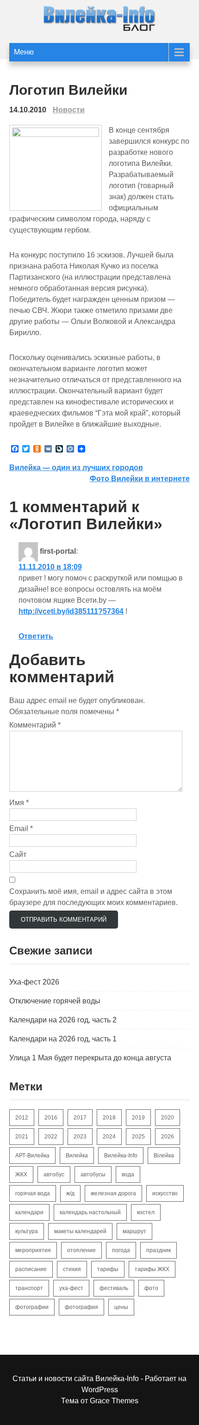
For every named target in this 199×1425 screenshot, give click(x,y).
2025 (138, 1136)
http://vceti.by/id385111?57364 (71, 611)
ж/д (70, 1193)
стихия (72, 1269)
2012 (21, 1117)
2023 (80, 1136)
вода (128, 1174)
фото (151, 1288)
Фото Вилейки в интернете (140, 479)
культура (26, 1231)
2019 (138, 1117)
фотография (81, 1307)
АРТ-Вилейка (32, 1155)
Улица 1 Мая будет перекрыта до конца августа (90, 1058)
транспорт (29, 1288)
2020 (167, 1117)
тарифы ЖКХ (152, 1269)
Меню (24, 52)
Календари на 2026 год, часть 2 (63, 1020)
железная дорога (113, 1193)
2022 (50, 1136)
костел (146, 1212)
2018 (109, 1117)
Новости (69, 110)
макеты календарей (80, 1231)
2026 (167, 1136)
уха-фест (71, 1288)
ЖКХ (21, 1174)
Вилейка (77, 1155)
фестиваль (114, 1288)
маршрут (134, 1231)
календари (29, 1212)
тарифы (107, 1269)
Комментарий (35, 725)
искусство (165, 1193)
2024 (109, 1136)
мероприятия (33, 1250)
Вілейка (164, 1155)
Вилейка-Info (120, 1155)
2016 (50, 1117)
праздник (158, 1250)
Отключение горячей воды (54, 1001)
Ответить (36, 636)
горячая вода (32, 1193)
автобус (54, 1174)
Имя (19, 803)
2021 (21, 1136)
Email (21, 828)
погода (121, 1250)
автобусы (93, 1174)
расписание (31, 1269)
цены (121, 1307)
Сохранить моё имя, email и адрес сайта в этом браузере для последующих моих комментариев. (93, 896)
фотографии (32, 1307)
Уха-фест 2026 (34, 982)
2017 (80, 1117)
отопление (81, 1250)
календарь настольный (90, 1212)
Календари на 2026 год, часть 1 (63, 1039)
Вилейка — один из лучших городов (76, 467)
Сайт (17, 854)
